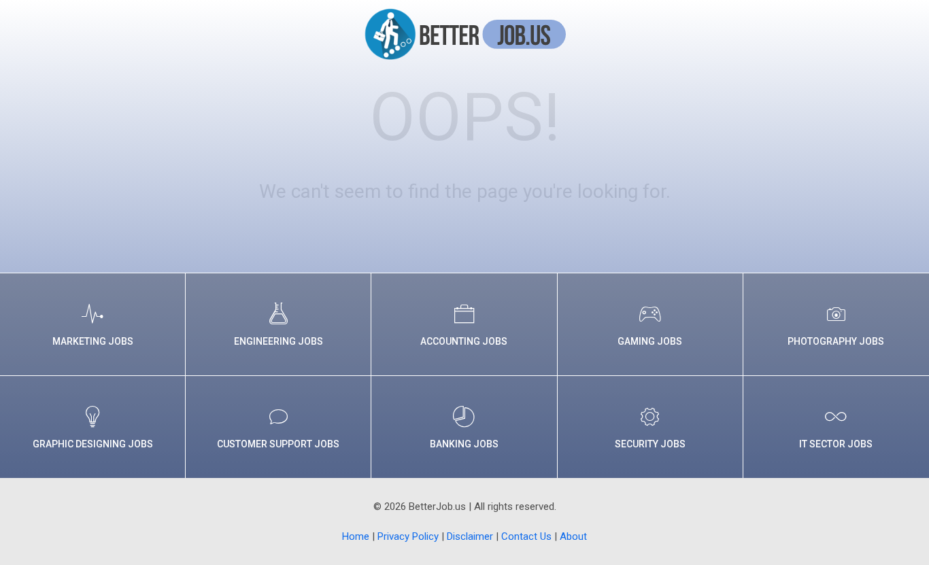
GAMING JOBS (650, 341)
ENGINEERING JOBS (278, 341)
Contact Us (526, 536)
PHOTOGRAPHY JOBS (836, 341)
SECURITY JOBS (650, 444)
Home (355, 536)
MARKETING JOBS (92, 341)
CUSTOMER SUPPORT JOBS (278, 444)
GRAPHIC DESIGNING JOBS (93, 444)
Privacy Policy (408, 536)
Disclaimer (470, 536)
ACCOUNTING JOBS (463, 341)
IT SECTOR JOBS (836, 444)
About (573, 536)
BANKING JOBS (464, 444)
